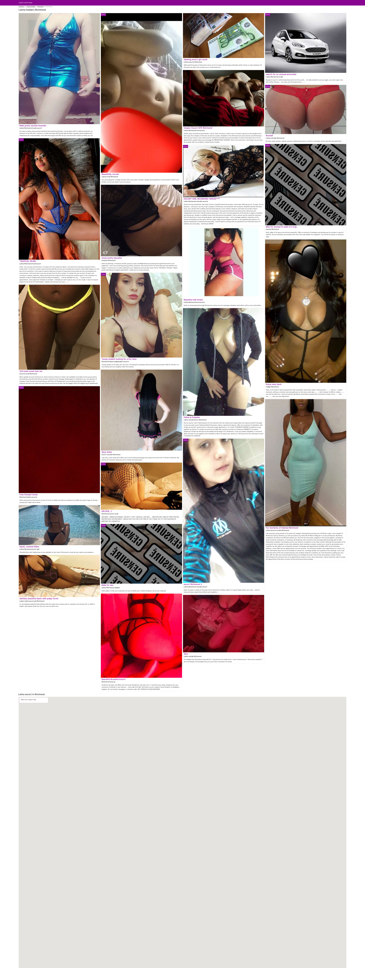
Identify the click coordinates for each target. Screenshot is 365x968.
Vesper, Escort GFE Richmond (198, 128)
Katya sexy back (274, 384)
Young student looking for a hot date (119, 359)
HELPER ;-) (107, 511)
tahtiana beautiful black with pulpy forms (38, 598)
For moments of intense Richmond (282, 528)
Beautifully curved (110, 174)
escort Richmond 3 (193, 584)
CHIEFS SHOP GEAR (25, 3)
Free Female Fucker (28, 494)
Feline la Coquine (192, 417)
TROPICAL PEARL (27, 261)
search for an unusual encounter (281, 74)
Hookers (21, 6)
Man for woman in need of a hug (281, 227)
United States (30, 6)
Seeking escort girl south (195, 59)
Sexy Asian (107, 452)
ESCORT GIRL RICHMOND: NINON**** (202, 199)
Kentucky (40, 6)
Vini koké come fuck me (30, 371)
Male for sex (107, 585)
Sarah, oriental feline (29, 546)
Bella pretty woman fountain (32, 125)
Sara (186, 654)
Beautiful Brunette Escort (114, 679)
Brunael (269, 135)
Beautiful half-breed (193, 300)
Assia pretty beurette (112, 258)
